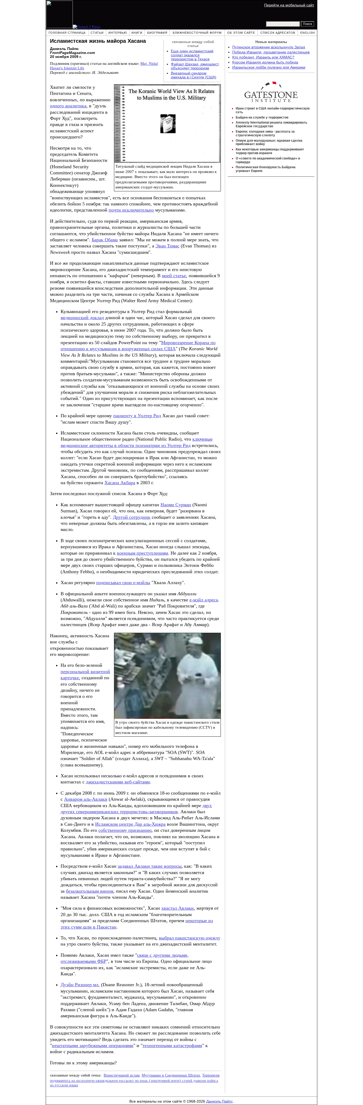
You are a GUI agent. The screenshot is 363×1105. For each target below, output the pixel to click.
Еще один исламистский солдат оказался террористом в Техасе (192, 55)
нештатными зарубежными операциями (92, 1045)
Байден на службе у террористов (262, 117)
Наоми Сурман (176, 504)
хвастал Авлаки (177, 908)
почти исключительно (131, 210)
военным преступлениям (142, 553)
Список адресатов (277, 32)
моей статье (174, 275)
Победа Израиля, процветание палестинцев (271, 52)
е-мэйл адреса (203, 599)
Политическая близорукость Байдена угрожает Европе (266, 169)
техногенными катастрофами (172, 1045)
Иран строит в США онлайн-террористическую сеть (273, 110)
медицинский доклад (82, 317)
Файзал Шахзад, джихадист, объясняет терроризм (195, 66)
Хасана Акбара (119, 482)
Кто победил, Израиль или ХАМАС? (263, 57)
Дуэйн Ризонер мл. (80, 984)
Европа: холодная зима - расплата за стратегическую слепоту (265, 133)
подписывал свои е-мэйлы (123, 582)
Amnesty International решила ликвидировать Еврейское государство (271, 124)
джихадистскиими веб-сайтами (118, 782)
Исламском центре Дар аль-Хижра (130, 824)
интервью (117, 32)
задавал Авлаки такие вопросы (150, 866)
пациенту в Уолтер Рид (137, 415)
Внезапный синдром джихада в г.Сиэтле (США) (193, 75)
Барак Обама (105, 239)
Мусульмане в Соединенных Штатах (171, 1075)
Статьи (97, 32)
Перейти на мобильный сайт (289, 5)
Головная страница (67, 32)
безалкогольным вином (89, 891)
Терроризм (211, 1075)
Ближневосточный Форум (197, 32)
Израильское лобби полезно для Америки (268, 67)
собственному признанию (124, 830)
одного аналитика (68, 105)
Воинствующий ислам (122, 1075)
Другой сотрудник (131, 517)
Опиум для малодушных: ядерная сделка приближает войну (269, 142)
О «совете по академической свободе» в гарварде (268, 160)
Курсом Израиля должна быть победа (265, 62)
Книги (137, 32)
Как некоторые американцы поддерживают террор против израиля (270, 151)
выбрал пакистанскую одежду (189, 937)
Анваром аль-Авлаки (85, 799)
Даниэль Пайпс (219, 1101)
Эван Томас (167, 245)
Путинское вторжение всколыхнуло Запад (268, 47)
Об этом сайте (241, 32)
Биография (157, 32)
